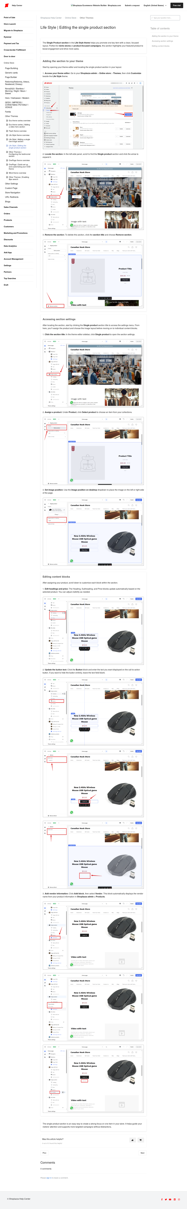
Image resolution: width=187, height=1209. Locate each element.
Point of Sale (9, 17)
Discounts (8, 239)
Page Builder (11, 77)
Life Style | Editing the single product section (17, 146)
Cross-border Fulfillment (15, 49)
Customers (9, 226)
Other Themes (11, 116)
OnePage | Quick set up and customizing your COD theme (19, 166)
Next (142, 1153)
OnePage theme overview (19, 160)
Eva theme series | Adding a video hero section (19, 125)
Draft (6, 284)
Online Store (9, 62)
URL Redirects (11, 196)
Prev (44, 1153)
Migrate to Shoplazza (13, 30)
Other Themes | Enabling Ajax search (19, 178)
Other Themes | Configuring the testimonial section (19, 154)
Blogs (7, 201)
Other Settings (11, 183)
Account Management (13, 258)
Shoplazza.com (114, 5)
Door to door (9, 56)
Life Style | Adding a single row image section (19, 140)
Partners (7, 271)
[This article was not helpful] (141, 1140)
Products (8, 220)
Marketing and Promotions (15, 233)
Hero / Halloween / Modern (17, 97)
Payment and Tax (11, 43)
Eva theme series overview (19, 120)
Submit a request (132, 5)
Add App (8, 252)
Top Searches (10, 278)
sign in (49, 1177)
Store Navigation (12, 192)
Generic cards (11, 72)
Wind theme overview (17, 173)
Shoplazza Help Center (51, 17)
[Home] (7, 5)
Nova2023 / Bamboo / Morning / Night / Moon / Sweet (15, 91)
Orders (7, 213)
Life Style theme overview (19, 135)
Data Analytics (10, 246)
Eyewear (7, 36)
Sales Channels (11, 207)
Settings (7, 265)
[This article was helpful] (132, 1140)
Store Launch (10, 23)
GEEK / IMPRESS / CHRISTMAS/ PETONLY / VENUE (17, 105)
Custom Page (11, 188)
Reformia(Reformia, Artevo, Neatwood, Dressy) (17, 83)
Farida (8, 111)
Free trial (177, 5)
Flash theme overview (17, 131)
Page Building (11, 68)
